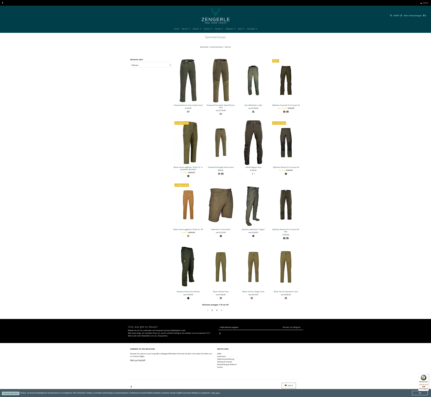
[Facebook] (2, 3)
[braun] (188, 112)
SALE (240, 29)
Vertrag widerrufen (10, 393)
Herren (185, 29)
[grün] (222, 174)
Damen (196, 29)
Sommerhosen (216, 47)
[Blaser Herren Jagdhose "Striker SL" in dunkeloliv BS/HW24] (188, 142)
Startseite (204, 47)
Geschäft (251, 29)
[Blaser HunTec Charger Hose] (253, 267)
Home (176, 29)
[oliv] (221, 114)
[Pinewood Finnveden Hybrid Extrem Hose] (221, 80)
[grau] (287, 112)
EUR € (425, 3)
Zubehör (229, 29)
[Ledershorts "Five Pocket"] (221, 204)
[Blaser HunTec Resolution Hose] (286, 267)
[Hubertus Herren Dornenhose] (188, 267)
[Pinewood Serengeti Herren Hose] (221, 142)
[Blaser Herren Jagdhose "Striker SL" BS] (188, 204)
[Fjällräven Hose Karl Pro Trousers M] (286, 80)
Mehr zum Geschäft (137, 360)
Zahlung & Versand (224, 362)
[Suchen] (391, 15)
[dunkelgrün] (284, 238)
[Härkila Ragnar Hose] (253, 142)
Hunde (218, 29)
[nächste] (221, 310)
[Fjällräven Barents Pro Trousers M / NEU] (286, 204)
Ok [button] (420, 393)
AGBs (219, 353)
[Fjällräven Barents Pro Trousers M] (286, 142)
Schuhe (207, 29)
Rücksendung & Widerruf (226, 364)
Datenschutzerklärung (225, 359)
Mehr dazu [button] (215, 393)
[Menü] (427, 375)
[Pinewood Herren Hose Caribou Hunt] (188, 80)
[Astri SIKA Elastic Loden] (253, 80)
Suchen (220, 367)
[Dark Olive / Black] (286, 174)
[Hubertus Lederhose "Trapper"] (253, 204)
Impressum (221, 356)
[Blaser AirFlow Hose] (221, 267)
